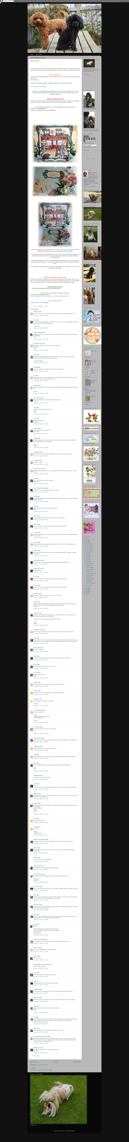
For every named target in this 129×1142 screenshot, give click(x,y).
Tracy (86, 359)
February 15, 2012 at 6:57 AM (41, 633)
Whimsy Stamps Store (36, 296)
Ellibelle (36, 550)
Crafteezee (36, 989)
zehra (35, 818)
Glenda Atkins (37, 865)
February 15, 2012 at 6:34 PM (41, 779)
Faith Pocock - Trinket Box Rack (94, 362)
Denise (35, 601)
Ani (34, 981)
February (88, 563)
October (88, 548)
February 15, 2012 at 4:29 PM (41, 771)
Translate (94, 146)
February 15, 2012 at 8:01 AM (41, 651)
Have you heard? (90, 579)
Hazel (35, 914)
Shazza (35, 956)
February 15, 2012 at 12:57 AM (41, 403)
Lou (35, 375)
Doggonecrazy (36, 6)
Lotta (35, 783)
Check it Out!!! (89, 569)
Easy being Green (93, 396)
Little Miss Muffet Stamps (62, 83)
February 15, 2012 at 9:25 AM (41, 677)
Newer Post (34, 1062)
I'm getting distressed (91, 573)
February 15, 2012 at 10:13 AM (41, 686)
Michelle (36, 803)
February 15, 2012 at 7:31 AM (41, 643)
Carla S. (35, 524)
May (87, 557)
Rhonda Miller (37, 647)
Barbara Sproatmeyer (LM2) (40, 1036)
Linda (86, 404)
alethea (35, 367)
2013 (86, 540)
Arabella (36, 385)
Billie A (35, 1028)
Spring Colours (89, 577)
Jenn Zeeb (36, 904)
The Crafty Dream (38, 710)
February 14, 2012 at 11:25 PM (41, 315)
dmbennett (36, 997)
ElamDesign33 (37, 568)
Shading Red (89, 581)
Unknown (36, 311)
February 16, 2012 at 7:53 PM (41, 900)
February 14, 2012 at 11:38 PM (41, 328)
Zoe (35, 1017)
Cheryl (35, 664)
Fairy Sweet (93, 351)
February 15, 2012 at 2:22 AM (41, 455)
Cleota (35, 656)
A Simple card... (89, 571)
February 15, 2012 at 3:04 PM (41, 758)
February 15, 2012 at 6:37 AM (41, 608)
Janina (35, 532)
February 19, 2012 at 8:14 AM (41, 1001)
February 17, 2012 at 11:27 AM (41, 968)
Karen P (36, 542)
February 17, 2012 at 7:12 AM (41, 943)
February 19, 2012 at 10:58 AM (41, 1012)
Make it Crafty (47, 83)
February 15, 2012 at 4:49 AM (41, 580)
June (87, 555)
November (89, 546)
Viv (90, 171)
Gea (35, 478)
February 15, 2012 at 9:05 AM (41, 668)
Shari (35, 972)
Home (31, 54)
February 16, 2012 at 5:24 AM (41, 835)
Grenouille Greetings (39, 939)
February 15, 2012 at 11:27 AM (41, 705)
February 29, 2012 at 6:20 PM (41, 1052)
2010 (86, 589)
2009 (86, 591)
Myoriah (36, 857)
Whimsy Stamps (36, 83)
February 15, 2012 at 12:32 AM (41, 380)
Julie (35, 763)
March (88, 561)
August (88, 551)
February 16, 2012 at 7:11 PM (41, 890)
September (89, 549)
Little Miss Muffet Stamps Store (61, 296)
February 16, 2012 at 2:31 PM (41, 861)
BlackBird (36, 460)
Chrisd (35, 496)
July (87, 553)
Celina (35, 515)
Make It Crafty (61, 254)
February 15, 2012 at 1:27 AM (41, 433)
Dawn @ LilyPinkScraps (40, 488)
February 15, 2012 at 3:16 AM (41, 511)
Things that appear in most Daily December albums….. (91, 391)
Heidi (35, 895)
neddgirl (36, 827)
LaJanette (36, 613)
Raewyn (36, 682)
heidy (35, 418)
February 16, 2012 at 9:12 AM (41, 853)
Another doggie (89, 567)
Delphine (36, 793)
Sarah (35, 576)
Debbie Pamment (38, 332)
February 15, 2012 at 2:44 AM (41, 483)
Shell (86, 369)
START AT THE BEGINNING (38, 108)
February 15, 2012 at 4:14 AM (41, 537)
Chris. (86, 349)
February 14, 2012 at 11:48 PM (41, 350)
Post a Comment (36, 1055)
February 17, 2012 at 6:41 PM (41, 984)
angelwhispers (37, 560)
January (88, 585)
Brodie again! (89, 565)
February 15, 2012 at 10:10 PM (41, 789)
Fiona (86, 379)
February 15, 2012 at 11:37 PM (41, 814)
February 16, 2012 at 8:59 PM (41, 910)
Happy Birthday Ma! (90, 583)
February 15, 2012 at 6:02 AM (41, 589)
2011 (86, 587)
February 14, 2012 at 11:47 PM (41, 339)
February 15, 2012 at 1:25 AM (41, 423)
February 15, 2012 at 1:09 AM (41, 414)
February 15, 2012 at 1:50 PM (41, 741)
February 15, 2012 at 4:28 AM (41, 564)
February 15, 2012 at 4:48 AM (41, 572)
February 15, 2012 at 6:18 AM (41, 597)
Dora (35, 924)
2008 (86, 593)
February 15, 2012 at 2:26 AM (41, 464)
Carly (35, 320)
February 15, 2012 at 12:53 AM (41, 393)
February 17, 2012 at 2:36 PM (41, 976)
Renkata (36, 585)
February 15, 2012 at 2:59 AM (41, 491)
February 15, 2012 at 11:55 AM (41, 733)
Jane (35, 407)
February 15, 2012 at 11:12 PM (41, 798)
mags (35, 1006)
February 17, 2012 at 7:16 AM (41, 959)
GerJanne (36, 699)
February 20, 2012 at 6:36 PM (41, 1032)
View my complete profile (89, 186)
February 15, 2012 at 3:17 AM (41, 528)
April (87, 559)
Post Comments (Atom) (42, 1064)
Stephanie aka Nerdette (39, 839)
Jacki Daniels (37, 397)
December (89, 544)
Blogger (73, 1130)
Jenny (86, 394)
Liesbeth (36, 428)
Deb (35, 506)
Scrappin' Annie (38, 738)
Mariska (36, 438)
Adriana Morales (38, 874)
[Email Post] (46, 306)
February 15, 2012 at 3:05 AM (41, 501)
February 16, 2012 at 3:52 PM (41, 869)
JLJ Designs (37, 726)
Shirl (35, 754)
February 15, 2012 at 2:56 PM (41, 750)
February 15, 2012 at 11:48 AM (41, 722)
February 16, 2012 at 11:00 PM (41, 919)
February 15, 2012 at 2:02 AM (41, 447)
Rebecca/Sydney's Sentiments (41, 964)
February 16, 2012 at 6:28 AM (41, 843)
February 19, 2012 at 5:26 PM (41, 1023)
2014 (86, 538)
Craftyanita (36, 746)
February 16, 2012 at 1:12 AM (41, 822)
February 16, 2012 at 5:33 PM (41, 882)
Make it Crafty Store (48, 296)
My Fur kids (39, 54)
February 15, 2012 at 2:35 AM (41, 473)
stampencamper (38, 629)
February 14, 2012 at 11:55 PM (41, 362)
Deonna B (36, 947)
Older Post (76, 1062)
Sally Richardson (38, 343)
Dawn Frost (36, 886)
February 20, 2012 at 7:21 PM (41, 1043)
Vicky (35, 354)
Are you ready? (89, 575)
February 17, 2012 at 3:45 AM (41, 935)
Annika (35, 847)
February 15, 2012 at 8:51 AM (41, 659)
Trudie (35, 638)
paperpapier (37, 452)
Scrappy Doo (37, 1047)
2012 (86, 542)
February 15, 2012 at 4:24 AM (41, 546)
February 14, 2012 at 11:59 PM (41, 371)
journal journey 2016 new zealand (94, 381)
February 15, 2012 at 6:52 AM (41, 625)
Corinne (36, 672)
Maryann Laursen (38, 468)
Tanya (86, 388)
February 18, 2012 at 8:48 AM (41, 993)
